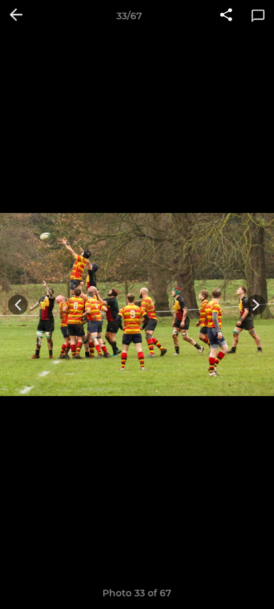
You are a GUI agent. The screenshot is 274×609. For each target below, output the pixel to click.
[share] (226, 16)
